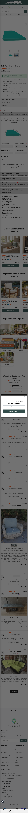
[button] (2, 801)
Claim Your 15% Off (14, 411)
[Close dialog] (25, 397)
